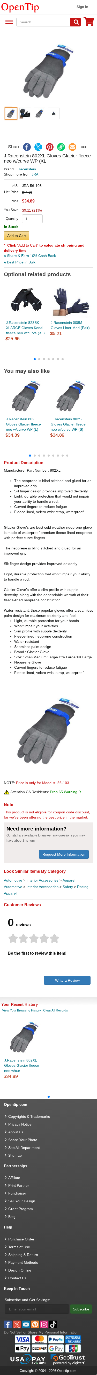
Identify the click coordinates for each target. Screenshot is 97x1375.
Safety (68, 887)
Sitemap (15, 1155)
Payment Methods (23, 1262)
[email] (72, 147)
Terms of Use (19, 1247)
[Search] (75, 22)
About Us (15, 1132)
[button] (48, 70)
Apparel (69, 880)
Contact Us (17, 1278)
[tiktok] (53, 1324)
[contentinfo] (20, 7)
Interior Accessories (42, 880)
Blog (12, 1217)
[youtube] (26, 1324)
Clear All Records (55, 1010)
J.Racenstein (25, 169)
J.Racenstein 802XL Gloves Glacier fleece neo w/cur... (21, 1065)
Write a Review (67, 980)
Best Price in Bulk (20, 262)
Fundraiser (17, 1193)
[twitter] (38, 147)
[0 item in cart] (89, 23)
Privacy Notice (20, 1124)
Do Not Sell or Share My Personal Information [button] (41, 1332)
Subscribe (81, 1309)
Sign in (82, 7)
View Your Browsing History (21, 1010)
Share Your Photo (22, 1140)
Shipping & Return (23, 1255)
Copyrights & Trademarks (29, 1116)
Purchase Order (21, 1239)
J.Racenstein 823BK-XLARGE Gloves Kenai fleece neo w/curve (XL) (25, 327)
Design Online (19, 1270)
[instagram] (44, 1324)
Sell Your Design (21, 1201)
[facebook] (27, 147)
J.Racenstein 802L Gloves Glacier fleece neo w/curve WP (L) (23, 424)
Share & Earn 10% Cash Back (31, 256)
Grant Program (20, 1209)
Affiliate (14, 1178)
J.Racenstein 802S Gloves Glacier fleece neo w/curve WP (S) (68, 424)
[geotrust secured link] (68, 1359)
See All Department (8, 22)
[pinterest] (50, 147)
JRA (35, 174)
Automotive (13, 880)
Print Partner (18, 1185)
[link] (61, 147)
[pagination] (48, 358)
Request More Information (63, 854)
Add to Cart (16, 236)
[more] (84, 147)
